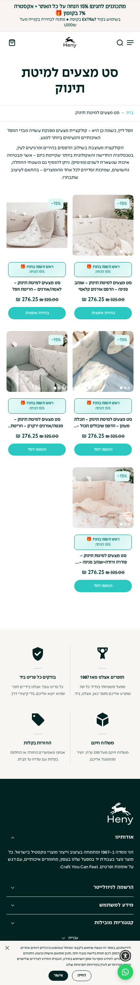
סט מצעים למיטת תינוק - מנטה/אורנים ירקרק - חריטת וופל (37, 426)
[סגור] (7, 948)
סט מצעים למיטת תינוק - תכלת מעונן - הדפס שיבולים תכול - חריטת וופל (103, 426)
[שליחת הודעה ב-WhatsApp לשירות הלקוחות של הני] (125, 972)
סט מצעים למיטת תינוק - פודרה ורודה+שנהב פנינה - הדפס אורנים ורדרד (103, 562)
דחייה (81, 975)
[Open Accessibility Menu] (125, 956)
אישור (58, 975)
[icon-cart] (14, 42)
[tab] (121, 251)
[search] (120, 42)
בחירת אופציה (103, 313)
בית (129, 113)
